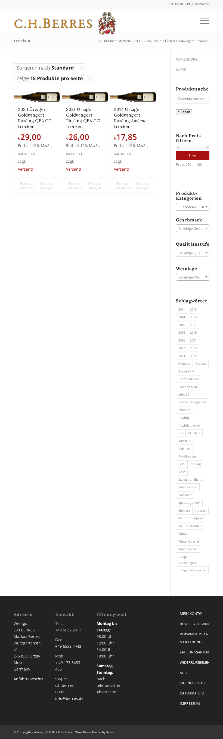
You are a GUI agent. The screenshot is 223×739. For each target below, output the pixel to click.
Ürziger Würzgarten (192, 570)
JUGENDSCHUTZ (193, 682)
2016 (181, 325)
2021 (193, 340)
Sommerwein (187, 487)
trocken (200, 510)
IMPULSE (184, 441)
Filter (193, 155)
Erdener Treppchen (192, 402)
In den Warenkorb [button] (26, 185)
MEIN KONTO (191, 613)
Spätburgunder (189, 502)
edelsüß (184, 394)
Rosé (181, 472)
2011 (181, 309)
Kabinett (184, 448)
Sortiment (185, 495)
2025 (193, 356)
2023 (193, 348)
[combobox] (192, 207)
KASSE (181, 69)
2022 (181, 348)
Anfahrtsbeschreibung (34, 678)
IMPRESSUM (190, 703)
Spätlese (184, 510)
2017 (193, 325)
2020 (181, 340)
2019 (193, 332)
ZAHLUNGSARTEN (194, 652)
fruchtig (184, 417)
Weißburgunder (189, 526)
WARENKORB (186, 59)
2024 (181, 356)
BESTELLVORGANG (194, 623)
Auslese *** (186, 371)
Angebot (184, 363)
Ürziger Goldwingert (187, 559)
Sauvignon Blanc (190, 479)
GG (180, 433)
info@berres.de (69, 698)
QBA (181, 464)
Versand (25, 169)
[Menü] (201, 20)
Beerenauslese (188, 379)
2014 (181, 317)
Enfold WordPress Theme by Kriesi (89, 732)
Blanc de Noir (187, 387)
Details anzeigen (46, 185)
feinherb (184, 410)
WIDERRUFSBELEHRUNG (194, 662)
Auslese (201, 363)
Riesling (195, 464)
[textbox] (192, 228)
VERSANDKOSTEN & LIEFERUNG (194, 637)
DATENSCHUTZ (192, 693)
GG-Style (194, 433)
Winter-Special (188, 541)
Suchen (184, 112)
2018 (181, 332)
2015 (193, 317)
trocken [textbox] (191, 207)
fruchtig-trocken (190, 425)
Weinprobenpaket (191, 518)
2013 (193, 309)
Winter (183, 533)
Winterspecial (187, 549)
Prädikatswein (188, 456)
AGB (183, 672)
